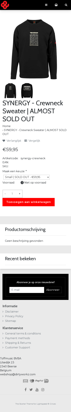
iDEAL (46, 381)
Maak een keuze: (14, 171)
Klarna (25, 381)
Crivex (53, 404)
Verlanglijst (13, 140)
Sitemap (10, 320)
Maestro (32, 381)
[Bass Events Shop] (5, 5)
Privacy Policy (14, 316)
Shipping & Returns (18, 342)
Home (6, 126)
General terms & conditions (23, 333)
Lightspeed (42, 404)
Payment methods (17, 338)
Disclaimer (12, 311)
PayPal (39, 381)
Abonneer (53, 289)
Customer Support (17, 347)
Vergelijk (34, 140)
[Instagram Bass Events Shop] (43, 389)
